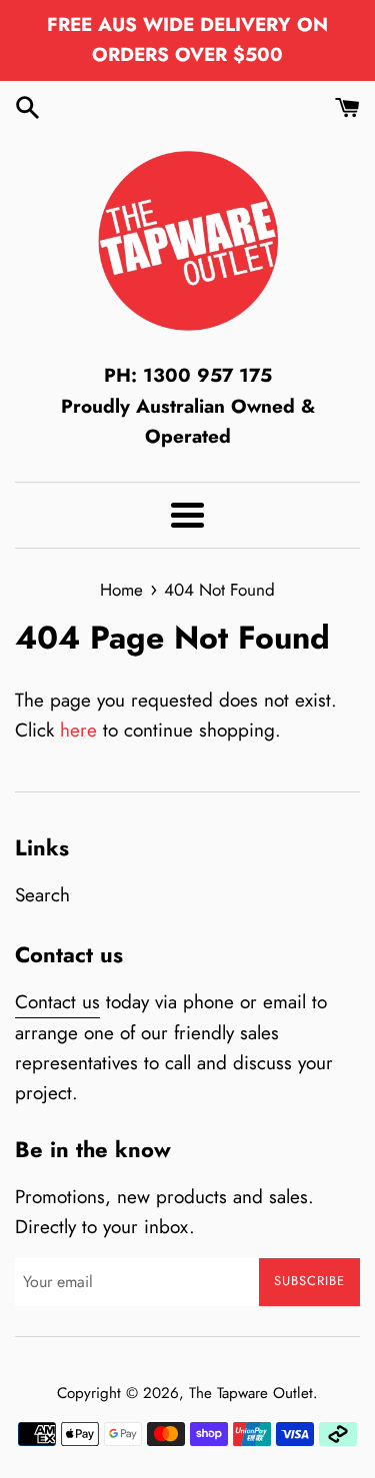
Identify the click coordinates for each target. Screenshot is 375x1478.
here (78, 730)
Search (42, 894)
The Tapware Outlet (251, 1393)
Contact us (57, 1001)
